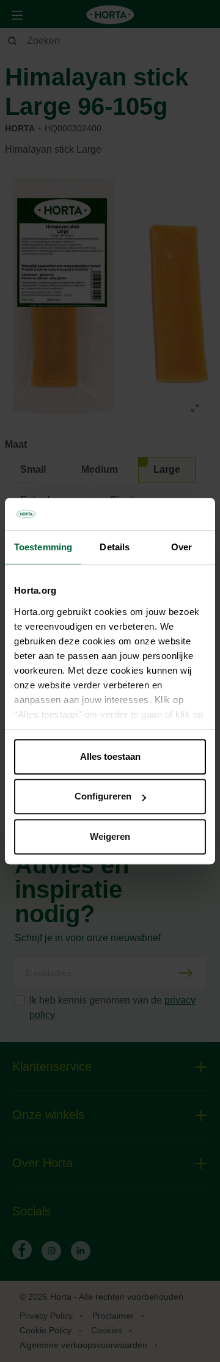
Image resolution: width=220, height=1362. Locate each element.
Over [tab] (181, 547)
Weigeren (110, 836)
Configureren (103, 796)
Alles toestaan (110, 756)
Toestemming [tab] (43, 547)
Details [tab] (115, 547)
